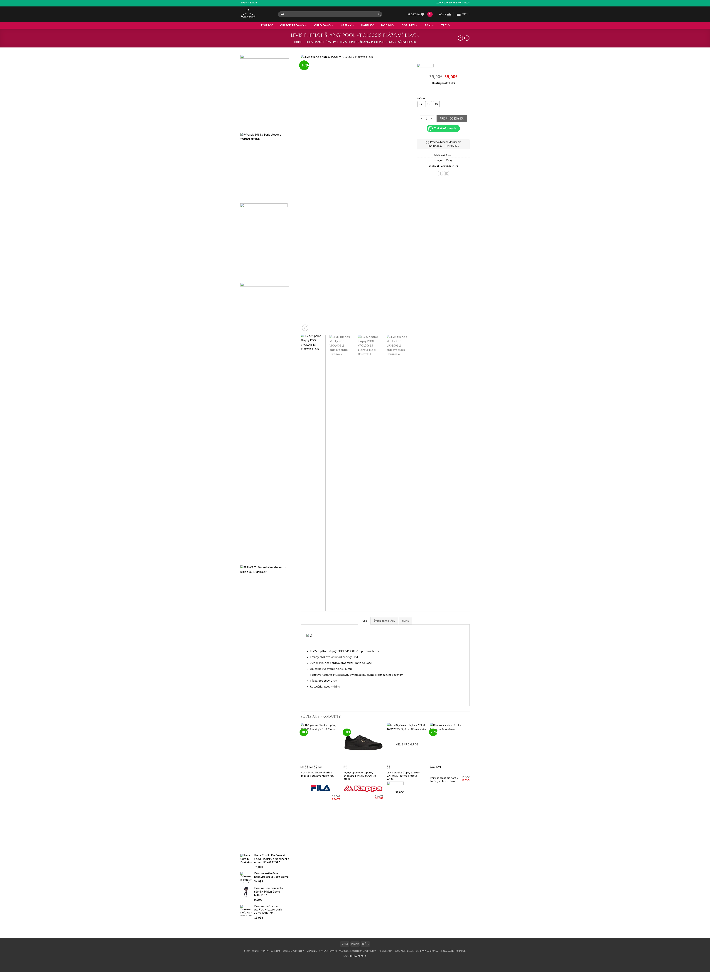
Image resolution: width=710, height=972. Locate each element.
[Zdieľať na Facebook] (440, 173)
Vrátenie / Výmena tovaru (322, 951)
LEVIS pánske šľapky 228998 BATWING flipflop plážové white (403, 775)
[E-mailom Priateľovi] (446, 173)
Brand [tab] (405, 621)
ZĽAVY (445, 25)
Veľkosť (421, 98)
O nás (255, 951)
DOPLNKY (408, 25)
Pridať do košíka (452, 118)
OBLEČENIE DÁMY (292, 25)
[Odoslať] (379, 14)
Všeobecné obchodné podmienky (358, 951)
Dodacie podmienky (294, 951)
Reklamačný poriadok (453, 951)
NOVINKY (266, 25)
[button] (430, 14)
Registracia (385, 951)
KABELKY (367, 25)
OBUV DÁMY (322, 25)
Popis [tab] (364, 621)
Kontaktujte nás (270, 951)
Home (298, 42)
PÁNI (428, 25)
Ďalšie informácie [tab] (384, 621)
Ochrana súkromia (427, 951)
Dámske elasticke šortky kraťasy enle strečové (444, 779)
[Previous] (307, 193)
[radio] (421, 104)
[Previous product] (466, 38)
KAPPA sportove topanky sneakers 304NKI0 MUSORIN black (360, 775)
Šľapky (331, 42)
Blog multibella (404, 951)
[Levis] (425, 68)
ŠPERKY (346, 25)
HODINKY (387, 25)
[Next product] (460, 38)
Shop (247, 951)
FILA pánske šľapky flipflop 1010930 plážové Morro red (317, 774)
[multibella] (256, 14)
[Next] (404, 193)
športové (453, 166)
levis (445, 166)
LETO (439, 166)
